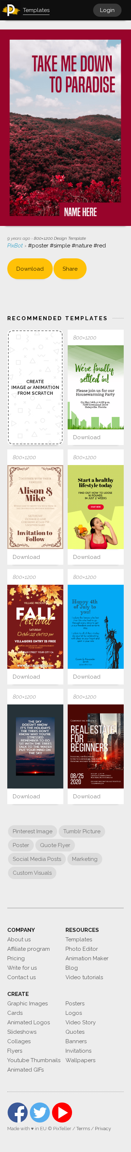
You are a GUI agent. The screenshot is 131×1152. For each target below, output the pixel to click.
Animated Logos (28, 1022)
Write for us (22, 968)
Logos (74, 1013)
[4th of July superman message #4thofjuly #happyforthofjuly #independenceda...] (96, 627)
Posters (75, 1003)
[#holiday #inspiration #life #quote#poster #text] (35, 746)
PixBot (15, 245)
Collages (19, 1041)
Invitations (78, 1051)
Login (107, 10)
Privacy (103, 1128)
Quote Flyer (55, 845)
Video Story (81, 1022)
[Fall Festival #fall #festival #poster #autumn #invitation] (35, 627)
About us (19, 939)
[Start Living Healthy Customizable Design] (96, 507)
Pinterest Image (32, 831)
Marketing (85, 859)
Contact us (21, 977)
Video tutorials (84, 977)
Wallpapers (80, 1060)
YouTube (62, 1113)
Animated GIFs (25, 1069)
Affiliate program (28, 949)
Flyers (14, 1051)
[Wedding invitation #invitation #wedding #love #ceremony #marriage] (35, 507)
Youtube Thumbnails (33, 1060)
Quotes (75, 1032)
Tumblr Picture (81, 831)
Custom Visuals (32, 873)
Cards (15, 1013)
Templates (79, 939)
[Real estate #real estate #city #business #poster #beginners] (96, 746)
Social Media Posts (37, 859)
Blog (72, 968)
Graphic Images (27, 1003)
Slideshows (21, 1032)
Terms (83, 1128)
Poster (21, 845)
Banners (76, 1041)
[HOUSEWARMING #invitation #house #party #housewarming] (96, 387)
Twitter (40, 1113)
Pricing (16, 958)
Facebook (18, 1113)
